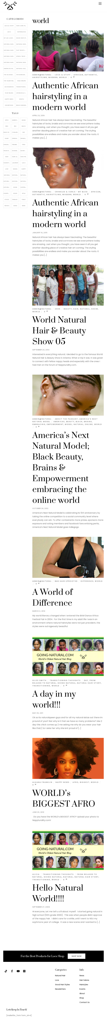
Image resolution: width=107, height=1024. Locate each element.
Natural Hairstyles (9, 44)
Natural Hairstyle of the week (9, 56)
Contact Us (84, 1002)
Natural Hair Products (7, 181)
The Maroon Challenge (21, 74)
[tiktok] (5, 971)
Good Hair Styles (21, 38)
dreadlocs (7, 144)
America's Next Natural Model (9, 68)
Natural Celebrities (21, 68)
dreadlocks (15, 138)
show (94, 309)
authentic (91, 75)
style (23, 193)
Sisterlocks (21, 32)
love (6, 169)
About (82, 993)
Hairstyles (83, 984)
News (81, 975)
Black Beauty (7, 132)
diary (7, 138)
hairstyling (39, 77)
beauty (68, 309)
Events (21, 99)
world (63, 77)
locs (23, 163)
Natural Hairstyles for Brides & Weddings (21, 62)
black (79, 421)
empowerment (55, 424)
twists (6, 205)
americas (59, 421)
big (15, 126)
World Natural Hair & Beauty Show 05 (59, 331)
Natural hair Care (23, 175)
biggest (85, 782)
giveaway (15, 150)
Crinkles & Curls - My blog (71, 192)
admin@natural (42, 75)
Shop (81, 998)
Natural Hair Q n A (9, 50)
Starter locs (7, 193)
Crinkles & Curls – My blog (21, 93)
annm (24, 120)
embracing (38, 424)
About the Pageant (66, 419)
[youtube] (18, 971)
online (89, 424)
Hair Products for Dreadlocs (23, 156)
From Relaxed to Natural (7, 150)
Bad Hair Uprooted (66, 581)
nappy (24, 169)
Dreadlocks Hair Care (23, 138)
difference (87, 581)
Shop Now (77, 956)
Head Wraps (21, 81)
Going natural (67, 683)
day (86, 680)
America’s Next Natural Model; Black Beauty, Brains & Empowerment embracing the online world (60, 468)
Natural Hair (15, 175)
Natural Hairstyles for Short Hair (9, 62)
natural (85, 309)
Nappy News (62, 782)
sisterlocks (23, 187)
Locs (9, 32)
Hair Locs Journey (15, 156)
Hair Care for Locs (21, 26)
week (23, 205)
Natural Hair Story (89, 683)
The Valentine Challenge (9, 81)
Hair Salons (84, 980)
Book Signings (21, 105)
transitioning (41, 686)
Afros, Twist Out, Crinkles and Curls (21, 56)
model (68, 424)
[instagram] (24, 971)
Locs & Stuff (62, 75)
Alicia (36, 874)
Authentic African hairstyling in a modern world (65, 97)
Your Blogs (9, 93)
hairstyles (7, 163)
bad (6, 126)
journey (15, 163)
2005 (58, 309)
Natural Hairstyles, (23, 181)
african (78, 75)
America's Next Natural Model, (15, 120)
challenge (15, 132)
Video (15, 205)
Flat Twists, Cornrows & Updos (21, 50)
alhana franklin (42, 782)
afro (75, 782)
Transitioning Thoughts (65, 680)
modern (53, 77)
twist (24, 199)
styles (7, 199)
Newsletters (60, 989)
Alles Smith (39, 680)
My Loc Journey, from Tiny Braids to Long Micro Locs (9, 38)
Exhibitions (9, 105)
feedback (15, 144)
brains (88, 421)
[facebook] (12, 971)
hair (76, 309)
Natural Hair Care (21, 44)
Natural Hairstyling (7, 187)
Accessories (9, 87)
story (15, 193)
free (23, 144)
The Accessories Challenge (9, 74)
